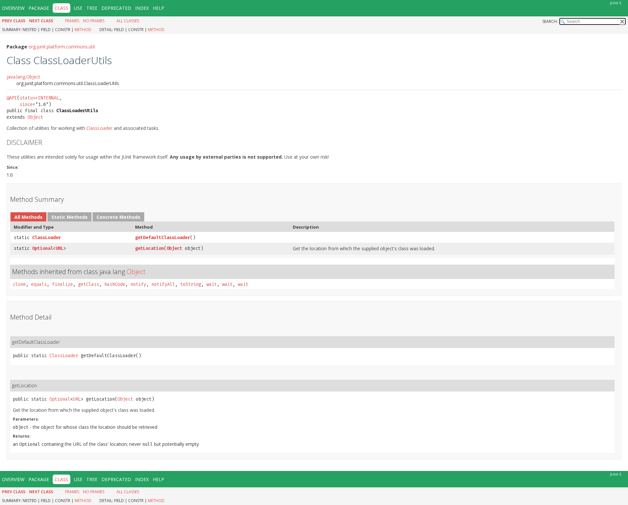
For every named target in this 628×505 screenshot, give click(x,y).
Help (158, 8)
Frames (72, 21)
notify (138, 284)
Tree (91, 8)
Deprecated (116, 8)
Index (142, 8)
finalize (62, 284)
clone (19, 284)
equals (39, 284)
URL (59, 248)
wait (211, 284)
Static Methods (69, 217)
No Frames (93, 21)
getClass (88, 284)
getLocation (149, 248)
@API (12, 98)
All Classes (127, 21)
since (26, 104)
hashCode (114, 284)
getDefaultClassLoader (162, 237)
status (27, 98)
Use (78, 8)
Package (38, 8)
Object (35, 117)
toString (190, 284)
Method (83, 29)
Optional (42, 248)
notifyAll (163, 284)
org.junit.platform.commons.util (61, 47)
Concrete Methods (118, 217)
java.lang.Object (23, 77)
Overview (13, 8)
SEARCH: (550, 21)
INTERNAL (48, 98)
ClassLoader (99, 128)
